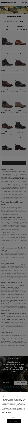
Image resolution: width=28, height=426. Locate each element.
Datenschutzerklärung (6, 412)
